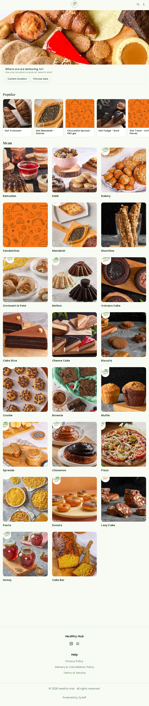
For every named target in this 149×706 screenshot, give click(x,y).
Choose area (40, 78)
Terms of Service (74, 673)
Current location (17, 78)
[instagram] (71, 644)
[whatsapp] (78, 644)
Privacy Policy (74, 661)
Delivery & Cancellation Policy (74, 667)
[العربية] (144, 4)
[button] (17, 118)
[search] (138, 4)
